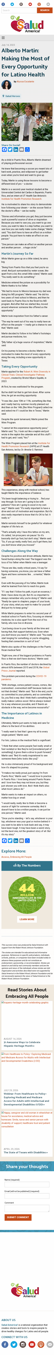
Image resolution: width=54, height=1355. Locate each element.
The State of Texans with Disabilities (25, 1152)
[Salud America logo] (27, 1293)
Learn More (27, 919)
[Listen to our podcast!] (39, 5)
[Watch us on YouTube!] (30, 5)
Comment (9, 1203)
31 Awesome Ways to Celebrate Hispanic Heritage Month (22, 1044)
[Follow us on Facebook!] (3, 5)
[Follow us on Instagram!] (21, 5)
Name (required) (12, 1180)
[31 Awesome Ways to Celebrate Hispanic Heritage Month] (27, 1017)
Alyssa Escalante (25, 81)
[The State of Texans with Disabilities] (27, 1128)
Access (5, 857)
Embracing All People (21, 857)
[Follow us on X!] (12, 5)
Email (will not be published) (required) (22, 1191)
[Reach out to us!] (48, 5)
